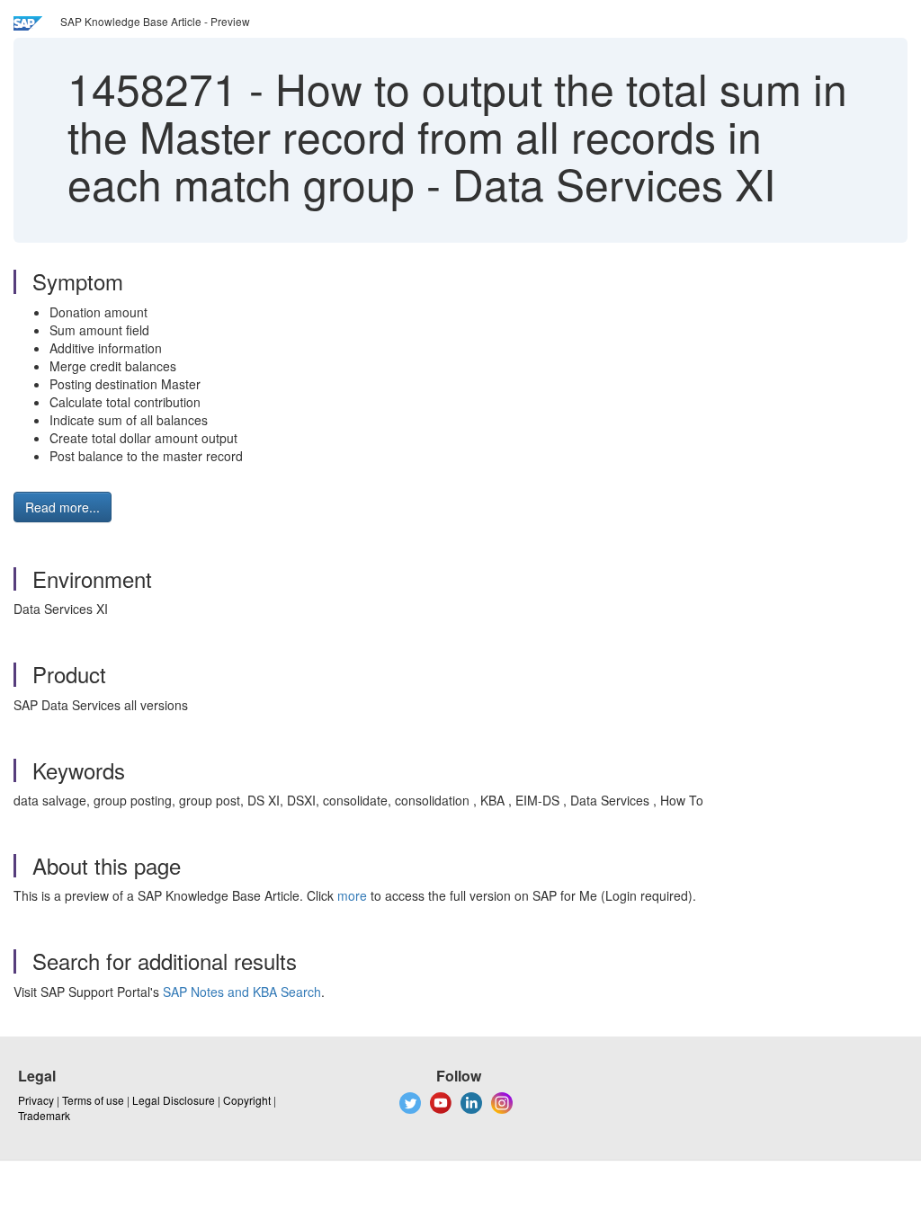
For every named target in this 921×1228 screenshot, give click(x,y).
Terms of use (93, 1100)
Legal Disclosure (173, 1100)
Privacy (36, 1100)
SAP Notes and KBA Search (242, 992)
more (352, 895)
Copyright (247, 1100)
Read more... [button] (62, 507)
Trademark (44, 1115)
